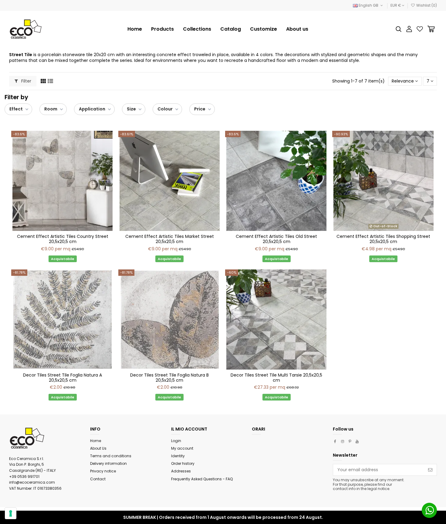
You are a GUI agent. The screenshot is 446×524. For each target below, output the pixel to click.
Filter (25, 81)
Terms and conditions (110, 455)
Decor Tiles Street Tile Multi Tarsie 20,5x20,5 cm (276, 377)
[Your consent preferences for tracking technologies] (10, 513)
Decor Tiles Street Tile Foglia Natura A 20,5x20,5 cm (62, 377)
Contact (98, 479)
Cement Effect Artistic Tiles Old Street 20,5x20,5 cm (276, 239)
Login (176, 440)
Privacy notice (103, 471)
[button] (197, 29)
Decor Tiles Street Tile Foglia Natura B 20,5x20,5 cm (169, 377)
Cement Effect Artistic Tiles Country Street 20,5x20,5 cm (62, 239)
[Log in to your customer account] (409, 29)
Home (95, 440)
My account (182, 448)
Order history (182, 463)
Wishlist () (426, 5)
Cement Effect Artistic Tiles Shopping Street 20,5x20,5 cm (383, 239)
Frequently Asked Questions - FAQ (202, 479)
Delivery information (108, 463)
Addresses (181, 471)
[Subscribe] (430, 470)
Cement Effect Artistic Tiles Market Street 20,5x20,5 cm (169, 239)
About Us (98, 448)
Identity (178, 455)
